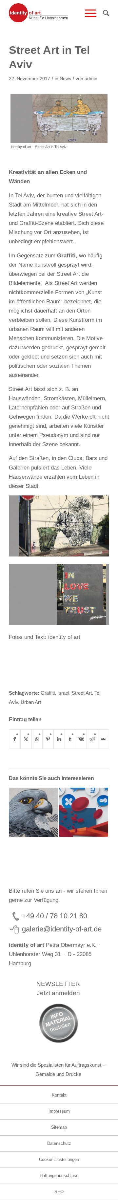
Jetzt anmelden (58, 993)
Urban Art (31, 702)
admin (91, 78)
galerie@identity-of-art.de (62, 929)
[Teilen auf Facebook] (14, 739)
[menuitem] (87, 13)
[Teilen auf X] (26, 739)
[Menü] (87, 13)
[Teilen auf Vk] (81, 739)
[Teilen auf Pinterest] (48, 739)
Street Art (82, 693)
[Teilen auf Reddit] (92, 739)
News (65, 78)
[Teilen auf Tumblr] (70, 739)
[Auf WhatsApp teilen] (37, 739)
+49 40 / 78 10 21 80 (54, 916)
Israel (63, 693)
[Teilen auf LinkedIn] (59, 739)
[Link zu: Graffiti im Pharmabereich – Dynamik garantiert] (83, 812)
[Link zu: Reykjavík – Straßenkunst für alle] (33, 812)
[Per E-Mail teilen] (103, 739)
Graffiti (66, 255)
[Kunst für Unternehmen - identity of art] (49, 13)
